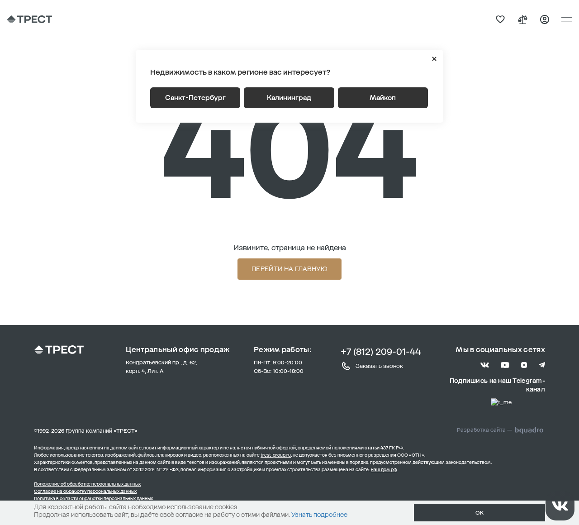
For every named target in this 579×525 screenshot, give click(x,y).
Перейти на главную (289, 269)
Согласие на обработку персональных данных (85, 491)
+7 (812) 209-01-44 (381, 351)
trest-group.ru (276, 455)
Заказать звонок (379, 366)
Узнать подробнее (319, 515)
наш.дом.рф (384, 469)
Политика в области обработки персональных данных (93, 498)
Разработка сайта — (484, 430)
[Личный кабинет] (544, 19)
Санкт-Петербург (195, 98)
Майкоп (383, 98)
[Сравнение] (522, 19)
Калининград (289, 98)
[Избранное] (500, 19)
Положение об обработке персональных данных (87, 484)
